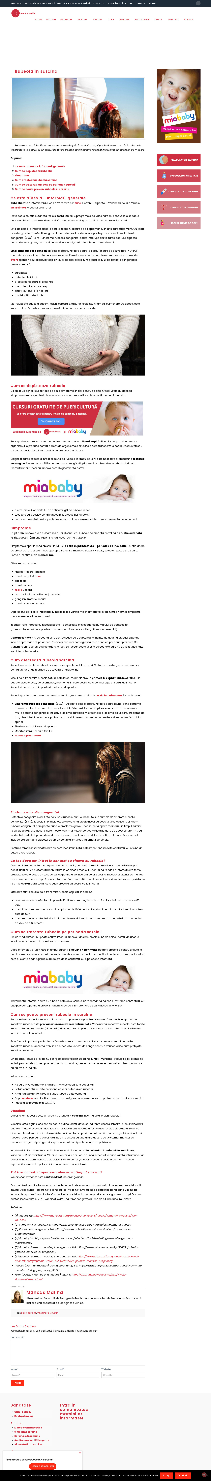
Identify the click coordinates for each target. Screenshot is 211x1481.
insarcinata (18, 207)
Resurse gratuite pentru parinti (73, 3)
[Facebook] (198, 3)
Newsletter (99, 3)
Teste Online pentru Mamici (39, 3)
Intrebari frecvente (134, 3)
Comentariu (18, 1337)
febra (18, 590)
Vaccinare (43, 1313)
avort (14, 260)
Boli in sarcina (28, 1313)
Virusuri (54, 1313)
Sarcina (17, 1423)
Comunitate (114, 3)
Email (60, 1369)
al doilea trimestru (109, 695)
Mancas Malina (44, 1292)
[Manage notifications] (204, 1474)
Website (106, 1369)
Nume (15, 1369)
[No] (207, 1475)
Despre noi (16, 3)
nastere (27, 1098)
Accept (167, 1475)
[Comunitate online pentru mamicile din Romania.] (23, 13)
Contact (153, 3)
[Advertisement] (105, 43)
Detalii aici (182, 1475)
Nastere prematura (28, 735)
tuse (78, 203)
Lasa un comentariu (43, 1466)
